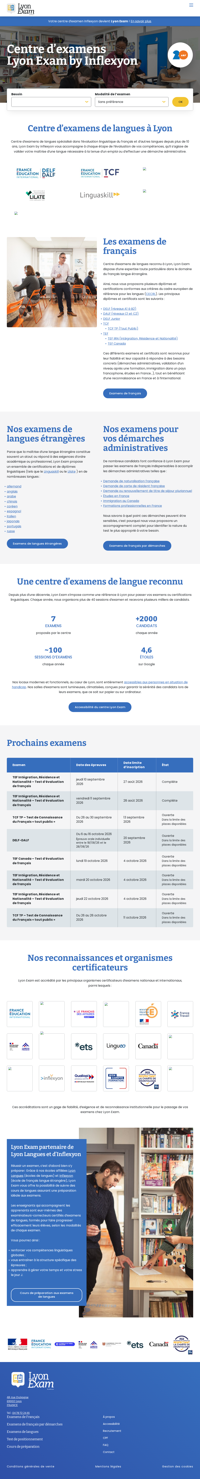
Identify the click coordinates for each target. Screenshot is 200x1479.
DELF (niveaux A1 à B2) (119, 309)
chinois (12, 501)
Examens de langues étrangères (37, 543)
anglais (12, 491)
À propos (109, 1417)
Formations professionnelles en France (132, 506)
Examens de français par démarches (137, 546)
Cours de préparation (23, 1447)
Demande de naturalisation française (131, 481)
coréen (12, 506)
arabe (11, 496)
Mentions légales (108, 1466)
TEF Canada (117, 344)
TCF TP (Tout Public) (123, 328)
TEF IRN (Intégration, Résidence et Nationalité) (143, 338)
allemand (14, 486)
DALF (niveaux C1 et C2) (121, 314)
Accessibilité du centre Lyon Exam (100, 707)
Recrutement (112, 1431)
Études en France (116, 496)
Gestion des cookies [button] (177, 1466)
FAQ (105, 1445)
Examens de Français (23, 1417)
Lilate (72, 471)
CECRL (151, 294)
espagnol (14, 511)
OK (181, 102)
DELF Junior (111, 319)
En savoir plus (141, 21)
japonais (13, 521)
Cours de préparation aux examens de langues (46, 1295)
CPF (105, 1438)
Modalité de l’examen (112, 94)
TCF (106, 324)
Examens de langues (22, 1432)
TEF (105, 334)
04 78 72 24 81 (21, 1413)
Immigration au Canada (121, 501)
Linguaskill (51, 471)
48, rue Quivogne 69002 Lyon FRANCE (18, 1401)
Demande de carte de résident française (134, 486)
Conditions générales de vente (30, 1466)
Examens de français (125, 393)
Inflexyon (66, 1176)
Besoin (16, 94)
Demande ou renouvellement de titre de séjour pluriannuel (147, 491)
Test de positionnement (25, 1439)
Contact (108, 1452)
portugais (14, 526)
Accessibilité (111, 1424)
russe (11, 531)
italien (11, 516)
